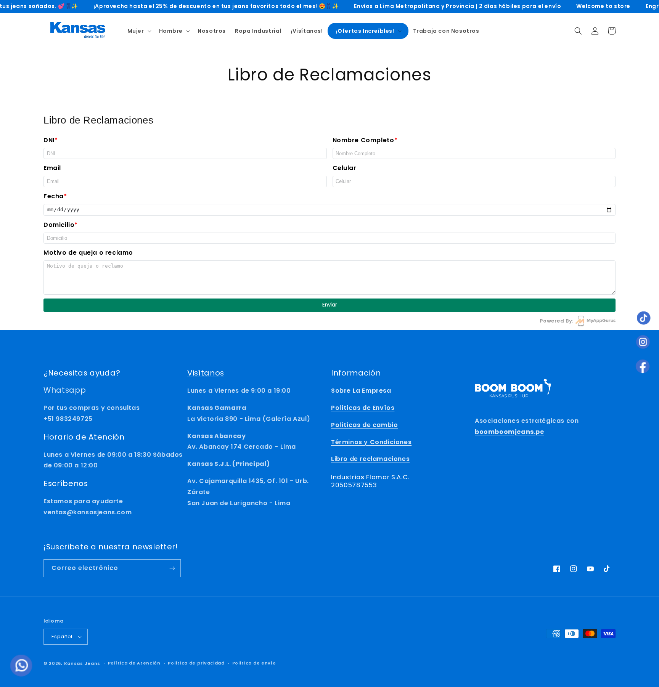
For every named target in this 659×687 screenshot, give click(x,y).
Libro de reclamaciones (370, 458)
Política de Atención (134, 663)
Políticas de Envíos (362, 407)
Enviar (329, 304)
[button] (138, 31)
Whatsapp (64, 390)
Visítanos (205, 373)
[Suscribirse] (172, 568)
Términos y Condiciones (371, 442)
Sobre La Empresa (361, 390)
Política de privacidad (196, 663)
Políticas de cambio (364, 425)
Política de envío (254, 663)
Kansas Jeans (82, 663)
